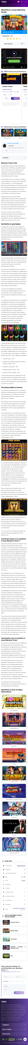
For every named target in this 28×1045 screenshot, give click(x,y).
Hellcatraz (14, 763)
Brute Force (14, 817)
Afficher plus (22, 910)
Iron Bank (13, 939)
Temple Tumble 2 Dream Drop (18, 947)
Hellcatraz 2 (14, 746)
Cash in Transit (14, 781)
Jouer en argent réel (14, 61)
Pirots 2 (20, 138)
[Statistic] (21, 67)
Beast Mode (14, 930)
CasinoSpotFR (4, 4)
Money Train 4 (7, 138)
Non (6, 98)
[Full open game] (24, 67)
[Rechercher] (21, 2)
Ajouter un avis (19, 992)
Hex (11, 956)
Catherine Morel (12, 143)
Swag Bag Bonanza (14, 728)
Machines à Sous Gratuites (13, 4)
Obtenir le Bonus (15, 98)
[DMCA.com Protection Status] (4, 1039)
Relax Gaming (8, 43)
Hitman (14, 835)
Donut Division (14, 710)
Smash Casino (7, 86)
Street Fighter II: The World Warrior (14, 799)
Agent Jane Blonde (14, 852)
